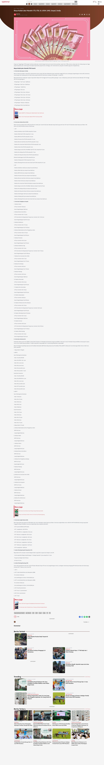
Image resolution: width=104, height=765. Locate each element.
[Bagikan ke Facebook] (80, 14)
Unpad (40, 613)
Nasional (47, 3)
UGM (36, 613)
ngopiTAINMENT (67, 3)
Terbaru (35, 3)
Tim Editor (86, 622)
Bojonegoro (16, 722)
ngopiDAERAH (41, 3)
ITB (49, 613)
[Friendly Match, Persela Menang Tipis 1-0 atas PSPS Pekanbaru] (59, 685)
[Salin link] (89, 14)
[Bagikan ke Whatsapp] (87, 14)
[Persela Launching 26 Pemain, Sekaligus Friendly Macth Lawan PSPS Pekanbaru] (59, 698)
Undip (44, 613)
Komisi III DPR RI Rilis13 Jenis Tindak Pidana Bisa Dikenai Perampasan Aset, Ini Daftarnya (42, 725)
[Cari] (76, 2)
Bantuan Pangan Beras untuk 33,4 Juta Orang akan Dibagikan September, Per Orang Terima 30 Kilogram (39, 697)
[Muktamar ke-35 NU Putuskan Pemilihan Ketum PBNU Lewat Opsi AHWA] (61, 715)
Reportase (22, 8)
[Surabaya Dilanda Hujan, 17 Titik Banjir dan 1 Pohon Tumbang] (59, 653)
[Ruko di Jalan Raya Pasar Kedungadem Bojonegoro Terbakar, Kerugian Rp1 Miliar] (23, 715)
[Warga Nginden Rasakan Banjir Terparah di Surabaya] (21, 639)
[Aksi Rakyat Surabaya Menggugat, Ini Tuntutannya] (21, 653)
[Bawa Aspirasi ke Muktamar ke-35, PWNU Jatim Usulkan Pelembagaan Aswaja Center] (81, 734)
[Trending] (27, 4)
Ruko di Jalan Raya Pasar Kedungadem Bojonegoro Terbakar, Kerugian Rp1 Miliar (23, 724)
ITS (47, 613)
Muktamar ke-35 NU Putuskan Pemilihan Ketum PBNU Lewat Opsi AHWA (61, 724)
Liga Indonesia (69, 680)
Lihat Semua (87, 676)
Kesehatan (60, 3)
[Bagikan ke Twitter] (82, 14)
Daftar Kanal (74, 3)
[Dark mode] (96, 2)
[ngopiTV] (93, 2)
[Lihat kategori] (99, 4)
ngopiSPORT (54, 3)
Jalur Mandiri (28, 613)
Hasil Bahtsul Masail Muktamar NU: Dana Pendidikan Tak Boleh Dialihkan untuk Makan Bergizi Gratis (38, 683)
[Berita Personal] (29, 4)
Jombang (29, 680)
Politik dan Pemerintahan (33, 694)
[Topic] (32, 4)
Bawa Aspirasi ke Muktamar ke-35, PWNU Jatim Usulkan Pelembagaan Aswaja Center (79, 744)
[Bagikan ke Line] (85, 14)
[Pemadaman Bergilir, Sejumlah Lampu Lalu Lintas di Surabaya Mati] (59, 667)
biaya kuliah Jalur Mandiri (19, 613)
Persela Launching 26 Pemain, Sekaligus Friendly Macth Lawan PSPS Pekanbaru (61, 743)
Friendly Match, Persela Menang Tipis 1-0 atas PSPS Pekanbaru (23, 743)
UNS (33, 613)
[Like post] (15, 616)
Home (15, 8)
